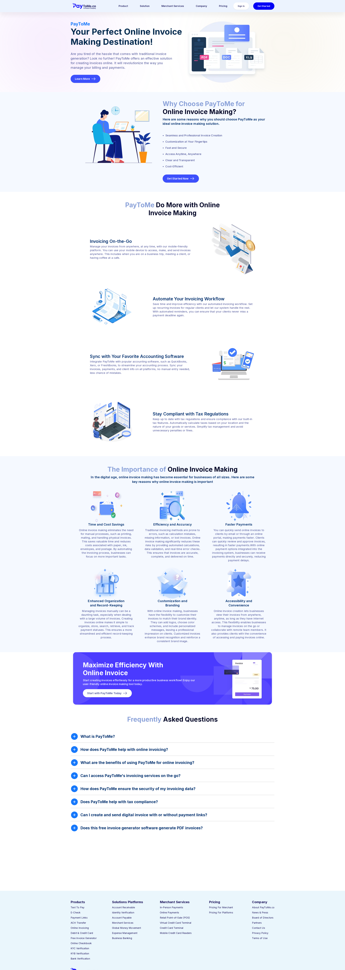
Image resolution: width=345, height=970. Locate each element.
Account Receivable (123, 907)
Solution (145, 6)
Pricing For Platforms (221, 912)
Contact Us (258, 927)
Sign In (241, 6)
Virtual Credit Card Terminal (175, 922)
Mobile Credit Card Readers (176, 933)
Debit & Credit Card (82, 933)
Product (123, 6)
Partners (257, 922)
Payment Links (79, 917)
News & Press (260, 912)
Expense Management (124, 933)
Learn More (82, 78)
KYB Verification (80, 953)
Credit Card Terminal (171, 927)
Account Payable (122, 917)
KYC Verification (80, 948)
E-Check (76, 912)
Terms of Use (260, 938)
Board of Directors (262, 917)
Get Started (264, 6)
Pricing (223, 6)
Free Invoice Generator (84, 938)
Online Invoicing (80, 927)
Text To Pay (77, 907)
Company (201, 6)
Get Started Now (178, 178)
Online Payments (169, 912)
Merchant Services (172, 6)
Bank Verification (80, 958)
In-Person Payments (171, 907)
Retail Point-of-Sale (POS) (175, 917)
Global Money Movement (126, 927)
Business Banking (122, 938)
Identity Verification (123, 912)
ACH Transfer (78, 922)
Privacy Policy (260, 933)
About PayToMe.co (263, 907)
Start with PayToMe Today (104, 693)
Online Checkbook (81, 943)
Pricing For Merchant (221, 907)
